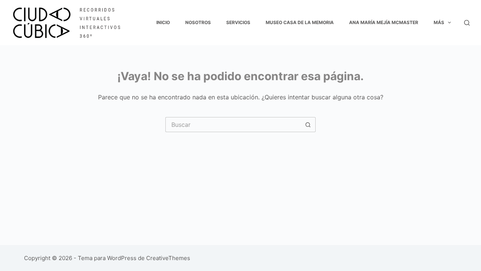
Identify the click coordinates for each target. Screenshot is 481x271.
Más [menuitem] (439, 22)
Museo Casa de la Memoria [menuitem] (300, 22)
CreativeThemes (168, 258)
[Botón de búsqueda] (308, 124)
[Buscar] (467, 23)
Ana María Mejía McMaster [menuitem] (383, 22)
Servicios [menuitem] (238, 22)
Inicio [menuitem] (163, 22)
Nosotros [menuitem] (198, 22)
